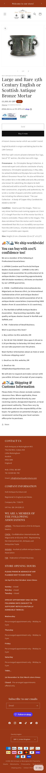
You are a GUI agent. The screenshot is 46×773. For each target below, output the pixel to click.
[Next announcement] (41, 3)
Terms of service (38, 764)
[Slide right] (28, 71)
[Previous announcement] (4, 3)
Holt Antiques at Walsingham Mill (22, 761)
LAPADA (8, 526)
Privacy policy (25, 764)
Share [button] (7, 424)
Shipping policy (16, 768)
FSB (6, 558)
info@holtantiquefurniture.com (23, 478)
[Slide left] (17, 71)
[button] (5, 14)
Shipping (4, 105)
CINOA (8, 534)
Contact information (30, 768)
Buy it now (23, 133)
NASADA (8, 549)
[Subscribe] (37, 706)
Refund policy (14, 764)
